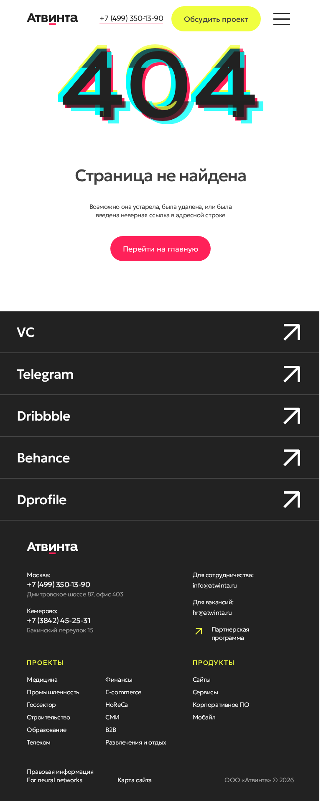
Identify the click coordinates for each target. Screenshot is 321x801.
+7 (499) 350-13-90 (128, 18)
